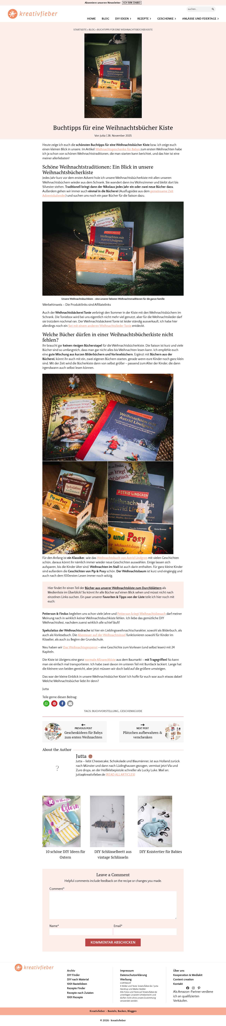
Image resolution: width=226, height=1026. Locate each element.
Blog (92, 29)
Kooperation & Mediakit (187, 975)
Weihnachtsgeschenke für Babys (117, 149)
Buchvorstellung (105, 711)
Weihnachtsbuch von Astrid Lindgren (122, 558)
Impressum (127, 970)
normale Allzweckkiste (100, 660)
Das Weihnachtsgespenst (80, 647)
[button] (46, 703)
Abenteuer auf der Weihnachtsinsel (102, 635)
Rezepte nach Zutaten (80, 992)
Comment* (56, 889)
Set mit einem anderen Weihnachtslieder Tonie (99, 326)
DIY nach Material (78, 979)
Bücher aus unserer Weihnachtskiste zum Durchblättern (123, 588)
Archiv (71, 970)
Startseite (80, 29)
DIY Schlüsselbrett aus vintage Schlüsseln (113, 854)
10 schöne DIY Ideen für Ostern (65, 854)
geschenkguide (131, 711)
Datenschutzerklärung (133, 975)
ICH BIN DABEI (131, 2)
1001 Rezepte (75, 997)
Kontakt (178, 983)
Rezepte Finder (76, 988)
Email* (118, 926)
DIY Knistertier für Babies (160, 851)
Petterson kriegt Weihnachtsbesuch (141, 614)
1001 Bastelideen (77, 983)
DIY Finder (73, 975)
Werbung (126, 979)
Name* (54, 926)
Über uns (178, 970)
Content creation (183, 979)
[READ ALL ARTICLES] (120, 775)
